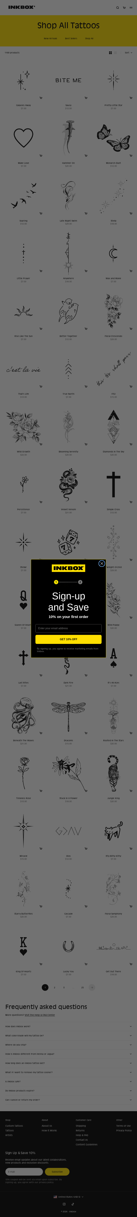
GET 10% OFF (68, 639)
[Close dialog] (102, 563)
